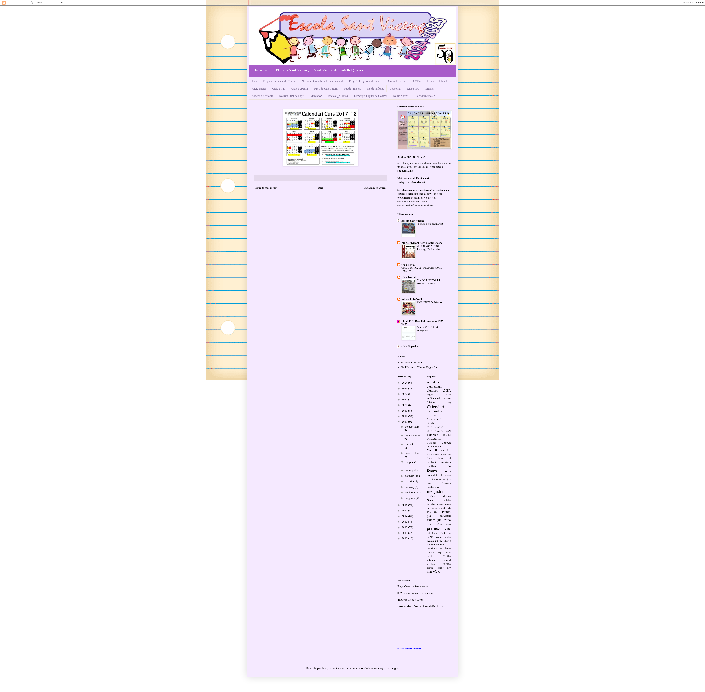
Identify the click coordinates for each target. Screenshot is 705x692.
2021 (405, 399)
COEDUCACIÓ (435, 427)
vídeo (436, 571)
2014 (405, 516)
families (431, 466)
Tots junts (395, 88)
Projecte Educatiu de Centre (279, 81)
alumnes (432, 390)
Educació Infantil (437, 81)
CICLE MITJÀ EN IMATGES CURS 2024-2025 (421, 269)
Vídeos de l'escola (262, 96)
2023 (405, 388)
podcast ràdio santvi (439, 523)
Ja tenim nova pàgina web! (430, 223)
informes (436, 479)
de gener (410, 498)
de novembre (412, 435)
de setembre (412, 453)
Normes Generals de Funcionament (322, 81)
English (429, 88)
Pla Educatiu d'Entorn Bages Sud (419, 367)
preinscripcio (438, 528)
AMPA (417, 81)
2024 (405, 382)
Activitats (433, 382)
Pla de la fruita (375, 88)
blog (449, 402)
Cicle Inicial (259, 88)
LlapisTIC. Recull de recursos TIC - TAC (422, 322)
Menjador (316, 96)
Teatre (430, 567)
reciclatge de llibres (439, 540)
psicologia (432, 533)
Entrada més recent (266, 187)
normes (430, 507)
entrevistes (445, 462)
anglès (430, 394)
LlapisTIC (413, 88)
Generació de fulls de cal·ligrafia (428, 328)
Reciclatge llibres (338, 96)
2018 (405, 416)
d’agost (409, 462)
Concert (446, 442)
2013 (405, 521)
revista (430, 552)
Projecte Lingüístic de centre (365, 81)
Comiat (447, 435)
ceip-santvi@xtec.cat (432, 606)
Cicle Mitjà (278, 88)
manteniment (433, 487)
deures (440, 458)
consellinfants (433, 454)
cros (449, 454)
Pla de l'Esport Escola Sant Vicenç (421, 243)
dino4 (359, 668)
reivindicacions (435, 544)
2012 (405, 527)
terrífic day (444, 567)
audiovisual (433, 398)
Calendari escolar (425, 96)
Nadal (430, 500)
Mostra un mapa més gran (409, 647)
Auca (448, 394)
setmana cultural (439, 560)
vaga (429, 571)
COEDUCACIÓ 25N (439, 430)
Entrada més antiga (375, 187)
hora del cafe (435, 475)
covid (443, 454)
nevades (431, 503)
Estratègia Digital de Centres (370, 96)
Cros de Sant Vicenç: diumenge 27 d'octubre (428, 247)
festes (432, 470)
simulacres (431, 563)
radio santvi (443, 536)
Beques (447, 398)
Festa (447, 466)
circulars (431, 423)
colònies (432, 434)
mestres (431, 496)
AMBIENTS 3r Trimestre (430, 302)
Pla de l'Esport (352, 88)
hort (428, 479)
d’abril (409, 481)
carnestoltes (434, 411)
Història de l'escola (411, 362)
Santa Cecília (439, 556)
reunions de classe (439, 548)
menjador (435, 491)
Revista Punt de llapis (291, 96)
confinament (434, 446)
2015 (405, 510)
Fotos (447, 471)
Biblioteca (432, 402)
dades (430, 458)
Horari (447, 475)
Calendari (435, 407)
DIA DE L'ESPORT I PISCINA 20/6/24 (428, 281)
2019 (405, 410)
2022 (405, 394)
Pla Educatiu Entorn (326, 88)
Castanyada (432, 415)
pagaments (440, 507)
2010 (405, 538)
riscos (448, 552)
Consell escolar (439, 450)
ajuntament (434, 386)
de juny (409, 470)
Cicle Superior (299, 88)
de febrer (410, 492)
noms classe (444, 503)
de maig (410, 475)
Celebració (434, 419)
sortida (447, 563)
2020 (405, 405)
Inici (254, 81)
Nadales (447, 500)
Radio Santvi (400, 96)
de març (410, 487)
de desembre (412, 426)
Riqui (440, 552)
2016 (405, 505)
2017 (405, 421)
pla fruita (444, 519)
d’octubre (410, 444)
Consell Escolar (397, 81)
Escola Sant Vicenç (412, 221)
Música (446, 496)
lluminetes (446, 483)
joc (444, 479)
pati (449, 507)
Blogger (394, 668)
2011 (405, 532)
